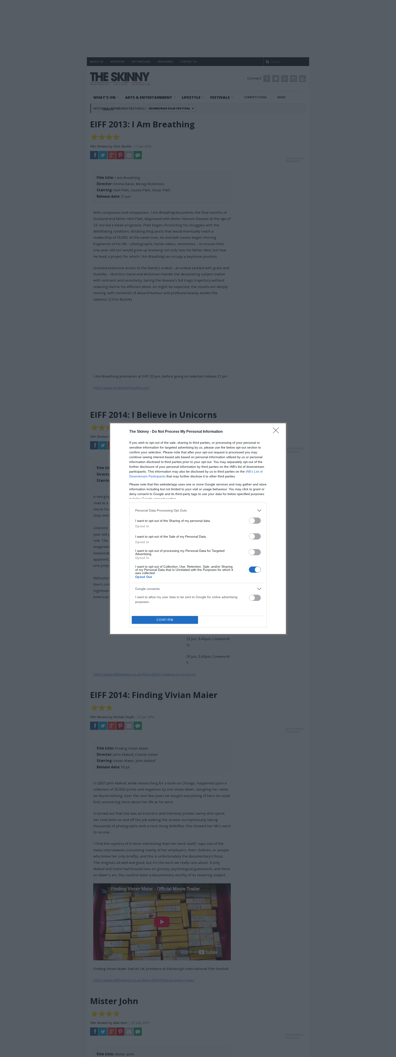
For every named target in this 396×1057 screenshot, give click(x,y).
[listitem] (198, 510)
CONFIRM (165, 620)
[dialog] (198, 528)
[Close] (277, 431)
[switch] (255, 521)
